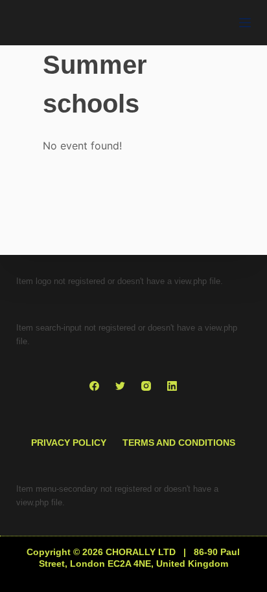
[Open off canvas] (245, 22)
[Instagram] (146, 386)
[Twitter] (120, 386)
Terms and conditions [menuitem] (178, 442)
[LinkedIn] (172, 386)
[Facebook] (94, 386)
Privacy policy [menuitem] (68, 442)
